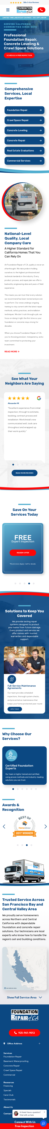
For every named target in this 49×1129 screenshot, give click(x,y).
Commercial (9, 1074)
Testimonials (9, 1099)
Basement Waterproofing (16, 1061)
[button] (13, 464)
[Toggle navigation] (7, 10)
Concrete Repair (12, 1065)
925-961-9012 (26, 1032)
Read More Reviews (24, 473)
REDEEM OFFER (23, 553)
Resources (9, 1082)
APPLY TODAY (14, 709)
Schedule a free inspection (19, 55)
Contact (8, 1113)
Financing (8, 1086)
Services (8, 1053)
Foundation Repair (13, 1056)
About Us (8, 1107)
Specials (7, 1090)
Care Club (8, 1095)
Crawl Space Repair (13, 1070)
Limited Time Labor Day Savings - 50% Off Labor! (24, 18)
